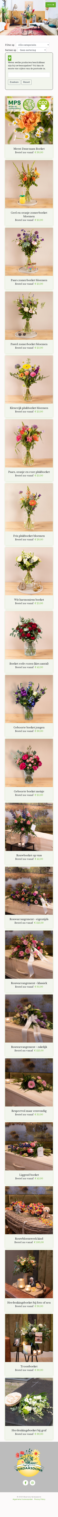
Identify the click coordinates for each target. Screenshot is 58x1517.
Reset (26, 82)
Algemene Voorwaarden (23, 1499)
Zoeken (14, 82)
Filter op (9, 44)
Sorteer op (10, 50)
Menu (50, 5)
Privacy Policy (39, 1499)
